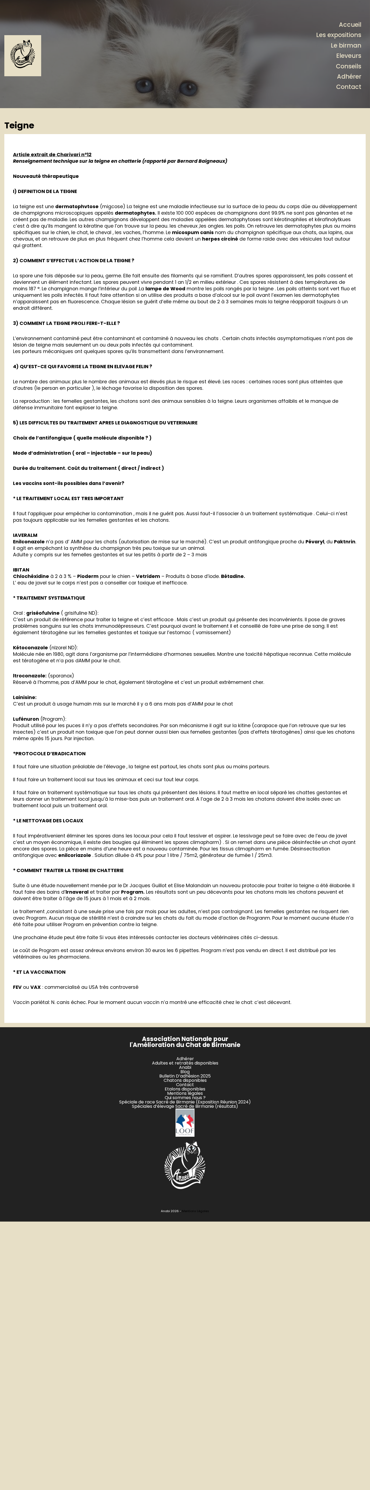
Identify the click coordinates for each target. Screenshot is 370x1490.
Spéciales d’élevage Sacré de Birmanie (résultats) (185, 1106)
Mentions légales (185, 1093)
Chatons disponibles (185, 1080)
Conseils (348, 66)
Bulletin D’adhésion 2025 (185, 1076)
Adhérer (349, 76)
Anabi (185, 1067)
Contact (348, 86)
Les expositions (338, 35)
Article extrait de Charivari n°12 (52, 154)
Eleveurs (348, 55)
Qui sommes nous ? (185, 1098)
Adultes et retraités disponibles (185, 1063)
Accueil (350, 24)
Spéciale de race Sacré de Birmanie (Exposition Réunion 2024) (185, 1102)
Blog (185, 1072)
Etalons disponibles (185, 1089)
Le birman (346, 45)
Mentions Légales (195, 1211)
